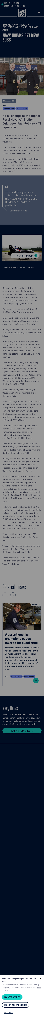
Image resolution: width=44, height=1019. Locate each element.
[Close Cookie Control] (40, 978)
